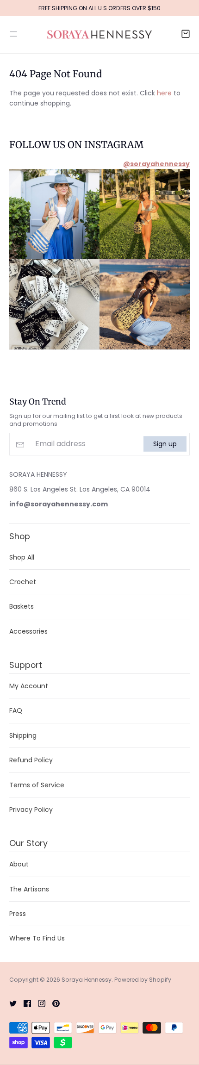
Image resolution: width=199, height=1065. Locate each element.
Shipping (23, 735)
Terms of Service (36, 785)
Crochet (22, 581)
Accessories (28, 631)
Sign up (165, 443)
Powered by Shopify (142, 980)
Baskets (21, 606)
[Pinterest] (52, 1003)
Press (17, 913)
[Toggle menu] (13, 32)
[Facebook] (24, 1003)
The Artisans (29, 889)
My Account (28, 686)
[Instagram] (38, 1003)
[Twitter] (9, 1003)
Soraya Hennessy (87, 980)
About (19, 864)
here (164, 93)
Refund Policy (31, 760)
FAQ (15, 710)
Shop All (21, 557)
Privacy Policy (31, 809)
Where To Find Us (37, 938)
